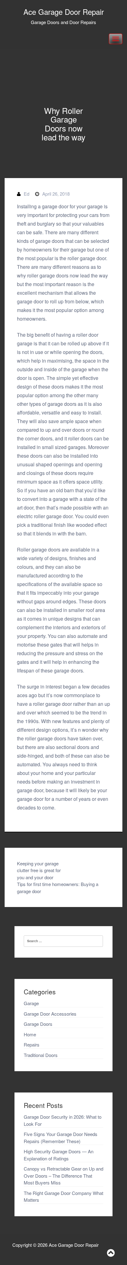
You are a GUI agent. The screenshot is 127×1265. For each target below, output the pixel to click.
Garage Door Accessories (50, 1013)
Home (30, 1034)
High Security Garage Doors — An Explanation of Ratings (58, 1155)
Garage (31, 1003)
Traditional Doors (41, 1055)
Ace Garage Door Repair (63, 11)
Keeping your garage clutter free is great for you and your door (39, 870)
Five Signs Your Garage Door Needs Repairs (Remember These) (60, 1137)
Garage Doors (38, 1024)
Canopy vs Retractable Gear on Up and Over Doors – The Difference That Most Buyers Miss (63, 1175)
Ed (26, 193)
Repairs (31, 1044)
